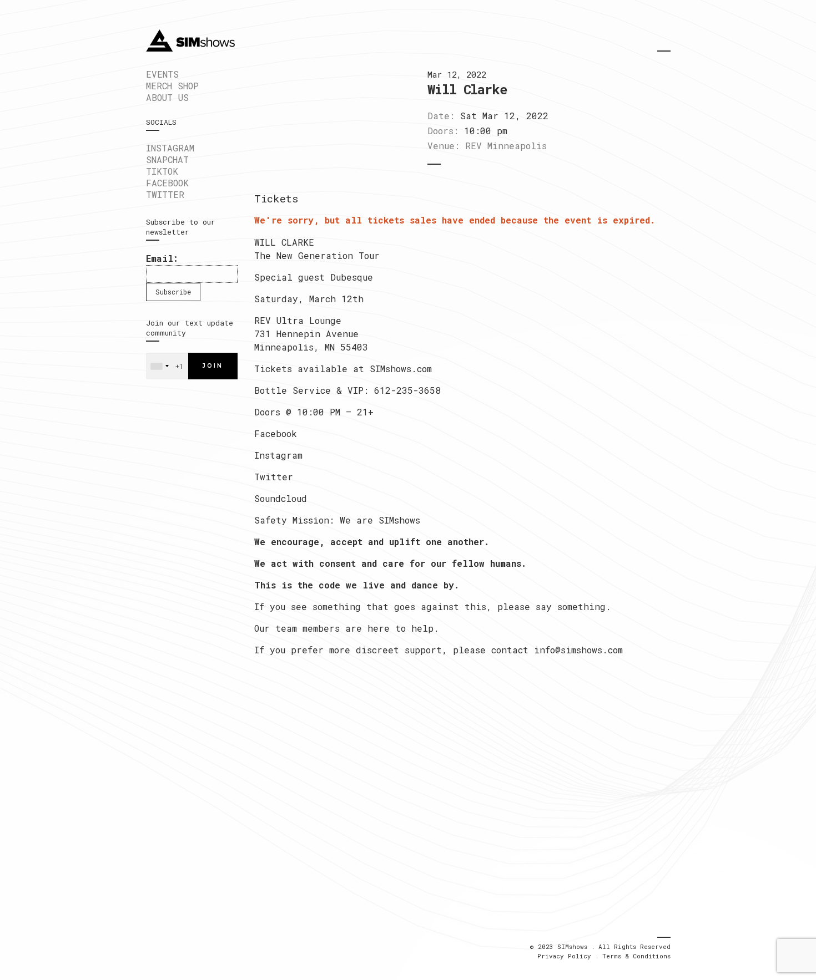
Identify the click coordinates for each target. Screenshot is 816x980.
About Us (167, 97)
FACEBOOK (167, 183)
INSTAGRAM (170, 148)
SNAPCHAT (167, 159)
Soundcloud (280, 498)
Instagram (278, 455)
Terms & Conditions (636, 956)
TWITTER (165, 194)
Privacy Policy (564, 956)
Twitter (273, 477)
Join (213, 365)
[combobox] (159, 366)
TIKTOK (162, 171)
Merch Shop (172, 86)
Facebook (275, 433)
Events (162, 74)
